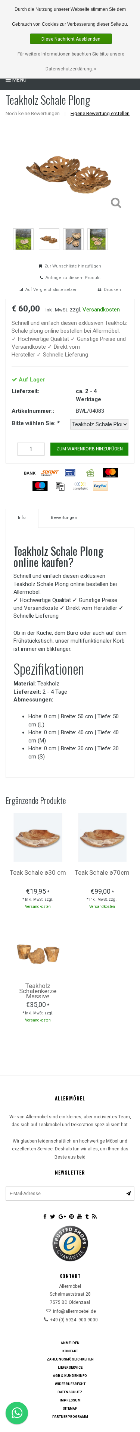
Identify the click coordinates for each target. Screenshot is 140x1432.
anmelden (70, 1343)
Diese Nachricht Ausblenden (70, 39)
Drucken (112, 289)
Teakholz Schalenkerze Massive (37, 991)
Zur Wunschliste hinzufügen (72, 266)
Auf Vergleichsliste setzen (51, 289)
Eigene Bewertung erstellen (100, 113)
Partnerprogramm (70, 1417)
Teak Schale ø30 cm (38, 872)
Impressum (70, 1400)
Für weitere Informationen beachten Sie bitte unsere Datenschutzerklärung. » (71, 61)
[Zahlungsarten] (30, 472)
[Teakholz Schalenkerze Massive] (37, 950)
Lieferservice (70, 1367)
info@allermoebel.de (74, 1311)
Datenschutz (70, 1392)
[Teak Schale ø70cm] (102, 837)
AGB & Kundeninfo (70, 1376)
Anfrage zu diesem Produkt (73, 277)
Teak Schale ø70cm (102, 872)
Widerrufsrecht (70, 1384)
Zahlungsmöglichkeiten (70, 1359)
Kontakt (70, 1351)
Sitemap (70, 1408)
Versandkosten (101, 309)
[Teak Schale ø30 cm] (37, 837)
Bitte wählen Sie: (35, 423)
